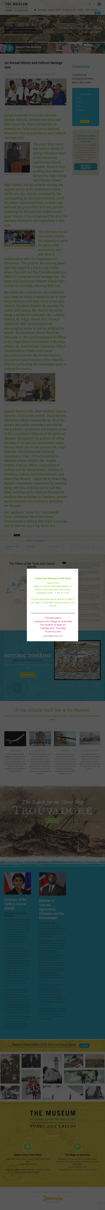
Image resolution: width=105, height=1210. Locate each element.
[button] (76, 571)
